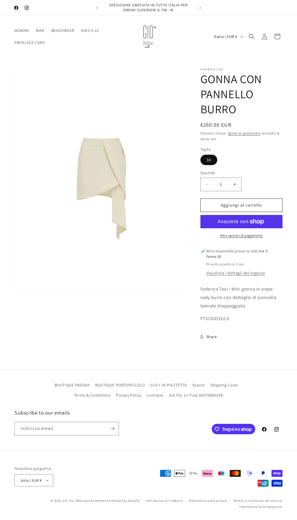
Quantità (207, 172)
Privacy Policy (128, 395)
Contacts (155, 395)
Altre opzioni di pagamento (241, 235)
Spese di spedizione (244, 133)
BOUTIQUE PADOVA (72, 385)
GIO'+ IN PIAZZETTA (168, 385)
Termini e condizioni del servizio (257, 501)
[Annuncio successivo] (200, 7)
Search (198, 385)
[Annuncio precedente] (96, 7)
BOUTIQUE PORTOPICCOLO (120, 385)
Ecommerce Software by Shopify (115, 501)
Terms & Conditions (92, 395)
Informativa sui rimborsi (164, 501)
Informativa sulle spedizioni (260, 507)
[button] (251, 36)
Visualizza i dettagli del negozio (235, 272)
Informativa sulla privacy (208, 501)
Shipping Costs (224, 385)
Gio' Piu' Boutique (76, 501)
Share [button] (211, 336)
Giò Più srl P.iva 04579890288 (196, 395)
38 (209, 160)
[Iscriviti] (112, 428)
